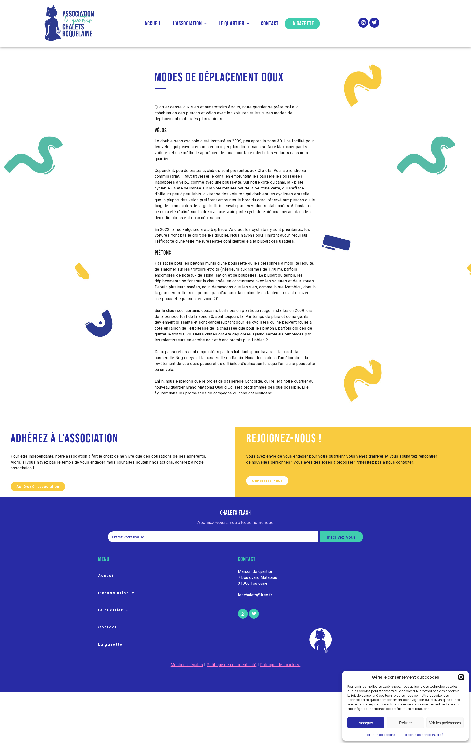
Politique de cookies (380, 735)
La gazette (302, 23)
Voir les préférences (445, 723)
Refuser (405, 723)
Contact (270, 23)
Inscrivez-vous (341, 537)
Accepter (366, 723)
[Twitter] (374, 23)
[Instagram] (363, 23)
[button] (461, 677)
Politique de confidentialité (423, 735)
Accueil (153, 23)
